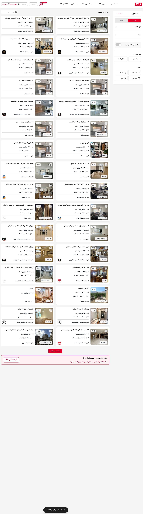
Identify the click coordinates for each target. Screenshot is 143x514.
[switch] (118, 44)
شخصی (134, 59)
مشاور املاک (121, 59)
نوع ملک (138, 27)
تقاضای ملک (64, 4)
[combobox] (9, 12)
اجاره (121, 20)
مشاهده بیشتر (55, 351)
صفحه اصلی (115, 4)
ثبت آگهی (74, 4)
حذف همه (119, 14)
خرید (134, 20)
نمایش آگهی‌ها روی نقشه (56, 510)
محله (139, 35)
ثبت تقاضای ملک (11, 360)
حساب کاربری (23, 4)
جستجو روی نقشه (86, 4)
